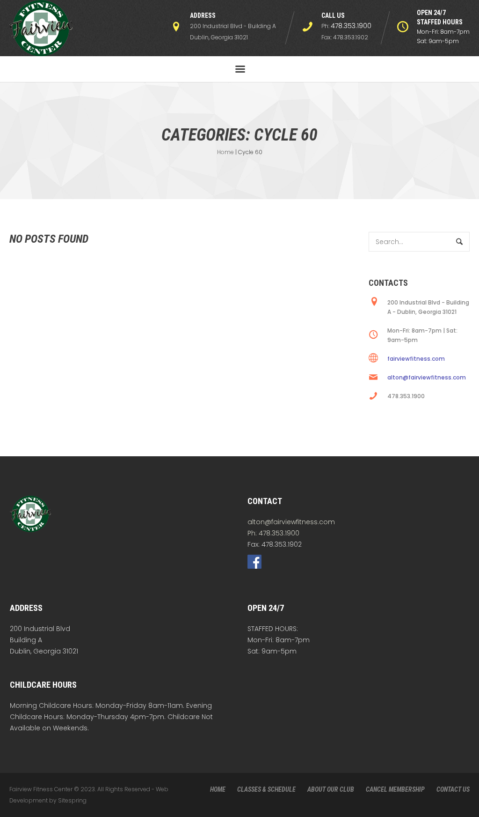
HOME (217, 789)
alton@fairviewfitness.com (426, 377)
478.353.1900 (351, 25)
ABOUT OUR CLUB (330, 789)
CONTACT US (453, 789)
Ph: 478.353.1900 (273, 533)
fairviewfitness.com (416, 359)
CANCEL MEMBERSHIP (395, 789)
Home (225, 152)
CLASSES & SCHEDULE (266, 789)
